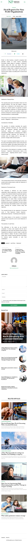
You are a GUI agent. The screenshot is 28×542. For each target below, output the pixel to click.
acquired (7, 243)
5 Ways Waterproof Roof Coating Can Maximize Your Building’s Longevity (9, 349)
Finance (14, 7)
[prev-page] (22, 315)
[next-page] (24, 315)
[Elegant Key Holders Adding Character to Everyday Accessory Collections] (23, 388)
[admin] (14, 260)
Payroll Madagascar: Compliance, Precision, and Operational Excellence (9, 378)
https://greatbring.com (14, 268)
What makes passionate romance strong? (13, 516)
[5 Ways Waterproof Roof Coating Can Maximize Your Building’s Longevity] (23, 349)
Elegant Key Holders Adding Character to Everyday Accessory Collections (9, 388)
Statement (18, 243)
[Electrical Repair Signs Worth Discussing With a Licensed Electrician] (14, 327)
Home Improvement (6, 421)
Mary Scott (5, 341)
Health (3, 481)
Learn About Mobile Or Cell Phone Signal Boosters (7, 251)
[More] (22, 54)
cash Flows (12, 243)
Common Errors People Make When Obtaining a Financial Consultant (20, 251)
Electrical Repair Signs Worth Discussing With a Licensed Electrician (13, 336)
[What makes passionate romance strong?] (23, 368)
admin (9, 16)
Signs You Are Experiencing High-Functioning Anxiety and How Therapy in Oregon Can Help (9, 359)
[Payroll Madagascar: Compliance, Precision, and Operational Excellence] (23, 378)
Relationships (5, 513)
